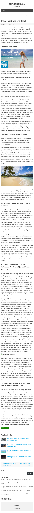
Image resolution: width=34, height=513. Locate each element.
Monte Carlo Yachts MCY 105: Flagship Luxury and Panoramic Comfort (17, 479)
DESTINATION (8, 16)
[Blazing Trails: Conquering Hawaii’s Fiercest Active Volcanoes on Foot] (3, 447)
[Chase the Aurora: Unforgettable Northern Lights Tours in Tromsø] (3, 459)
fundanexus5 (17, 3)
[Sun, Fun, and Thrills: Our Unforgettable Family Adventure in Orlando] (3, 442)
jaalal (4, 24)
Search (2, 470)
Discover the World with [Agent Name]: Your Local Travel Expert (15, 490)
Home (2, 16)
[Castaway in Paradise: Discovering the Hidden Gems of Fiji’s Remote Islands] (3, 453)
